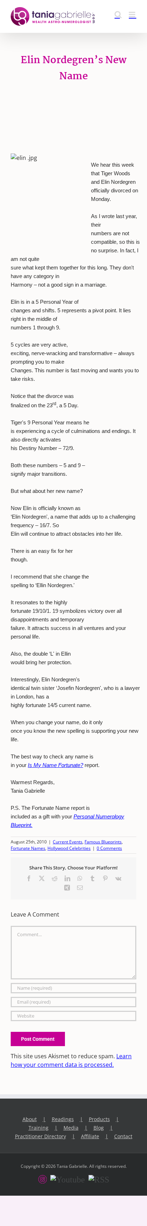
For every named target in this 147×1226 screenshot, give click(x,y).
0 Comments (109, 848)
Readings (63, 1119)
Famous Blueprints (103, 842)
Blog (98, 1127)
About (29, 1119)
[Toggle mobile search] (118, 14)
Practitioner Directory (40, 1136)
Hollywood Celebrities (69, 848)
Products (99, 1119)
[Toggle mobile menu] (132, 14)
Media (71, 1127)
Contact (123, 1136)
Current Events (67, 842)
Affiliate (90, 1136)
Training (39, 1127)
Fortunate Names (28, 848)
